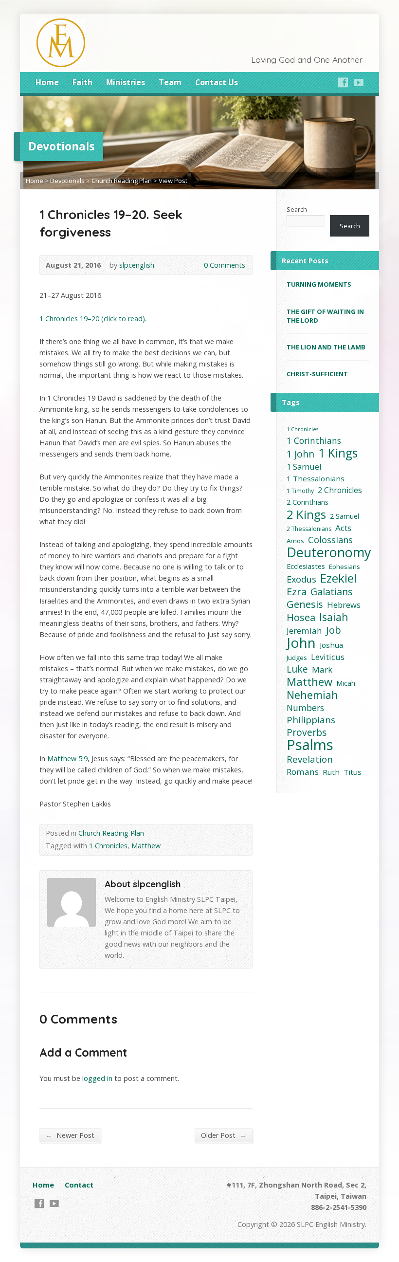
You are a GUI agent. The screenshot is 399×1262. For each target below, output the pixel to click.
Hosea (301, 617)
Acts (343, 527)
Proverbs (306, 732)
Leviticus (328, 656)
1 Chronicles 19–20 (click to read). (92, 318)
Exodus (301, 579)
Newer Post (70, 1135)
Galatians (331, 591)
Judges (297, 657)
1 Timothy (300, 491)
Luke (297, 669)
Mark (322, 669)
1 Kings (338, 452)
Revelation (310, 759)
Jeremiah (304, 630)
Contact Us (216, 82)
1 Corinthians (314, 440)
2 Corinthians (307, 502)
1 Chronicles (108, 845)
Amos (295, 540)
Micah (345, 683)
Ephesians (344, 566)
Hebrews (344, 604)
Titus (353, 772)
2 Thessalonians (309, 529)
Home (47, 82)
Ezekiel (338, 578)
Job (333, 630)
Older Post (223, 1135)
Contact (79, 1184)
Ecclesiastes (306, 566)
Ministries (125, 82)
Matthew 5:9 (67, 758)
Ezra (297, 591)
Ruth (331, 772)
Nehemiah (312, 694)
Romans (303, 771)
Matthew (146, 845)
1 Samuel (304, 466)
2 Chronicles (340, 490)
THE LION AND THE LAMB (326, 347)
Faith (82, 82)
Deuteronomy (329, 552)
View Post (173, 180)
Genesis (305, 604)
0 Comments (195, 265)
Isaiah (333, 616)
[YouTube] (358, 82)
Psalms (310, 744)
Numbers (305, 707)
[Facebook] (343, 82)
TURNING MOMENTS (319, 284)
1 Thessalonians (316, 478)
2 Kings (306, 514)
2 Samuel (344, 516)
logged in (97, 1078)
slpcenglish (136, 265)
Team (170, 82)
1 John (300, 453)
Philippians (311, 720)
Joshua (331, 645)
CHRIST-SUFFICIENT (317, 373)
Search (297, 209)
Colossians (330, 540)
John (301, 642)
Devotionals (67, 180)
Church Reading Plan (121, 180)
